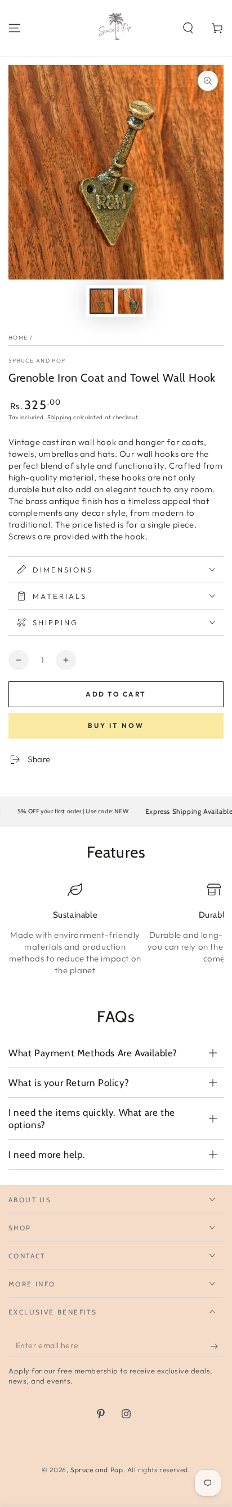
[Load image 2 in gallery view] (130, 301)
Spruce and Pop (36, 360)
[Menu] (14, 28)
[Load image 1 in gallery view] (102, 301)
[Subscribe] (217, 1346)
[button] (188, 28)
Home (18, 337)
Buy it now (116, 725)
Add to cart (116, 694)
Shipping (59, 417)
